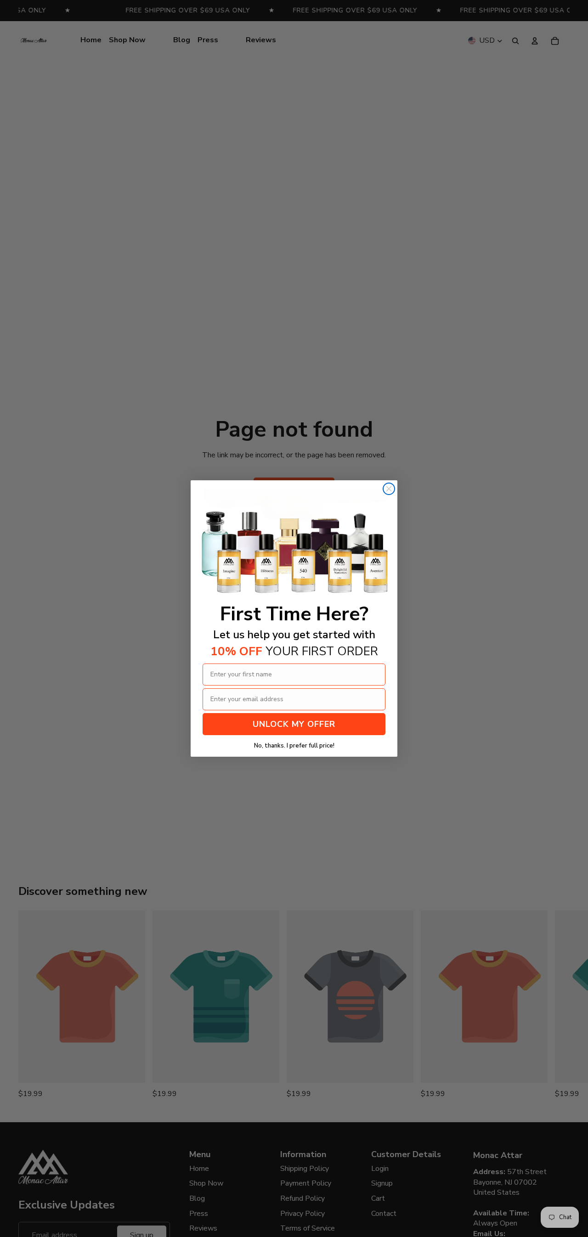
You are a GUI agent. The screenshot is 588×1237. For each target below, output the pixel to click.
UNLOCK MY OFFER (294, 724)
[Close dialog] (389, 489)
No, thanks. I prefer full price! (294, 746)
